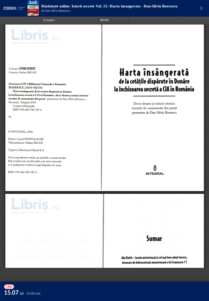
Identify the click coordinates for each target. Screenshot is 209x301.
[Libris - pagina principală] (14, 8)
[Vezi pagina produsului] (33, 8)
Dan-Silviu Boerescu (57, 10)
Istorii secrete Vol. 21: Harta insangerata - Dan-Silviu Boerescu (124, 6)
